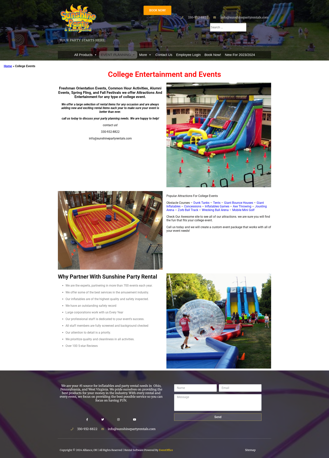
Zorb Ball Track (188, 210)
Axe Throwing (242, 206)
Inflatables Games (217, 206)
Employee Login (188, 55)
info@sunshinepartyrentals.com (244, 17)
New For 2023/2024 (240, 55)
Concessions (192, 206)
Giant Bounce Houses (238, 203)
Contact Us (163, 55)
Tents (216, 203)
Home (8, 66)
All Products (83, 55)
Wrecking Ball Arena (215, 210)
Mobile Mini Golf (243, 210)
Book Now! (212, 55)
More (143, 55)
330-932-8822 (198, 17)
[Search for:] (228, 27)
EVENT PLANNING (116, 55)
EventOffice (166, 450)
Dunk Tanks (201, 203)
